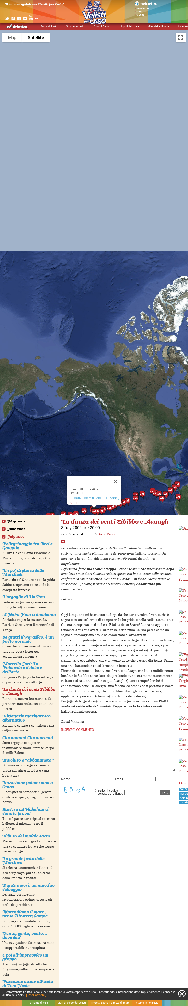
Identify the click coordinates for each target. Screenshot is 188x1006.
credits (140, 14)
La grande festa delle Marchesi (23, 860)
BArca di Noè (48, 26)
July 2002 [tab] (15, 536)
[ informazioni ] (36, 995)
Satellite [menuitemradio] (36, 37)
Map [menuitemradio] (12, 37)
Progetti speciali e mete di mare (110, 1002)
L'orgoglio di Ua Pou (23, 597)
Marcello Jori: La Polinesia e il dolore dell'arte (22, 667)
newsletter (142, 8)
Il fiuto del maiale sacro (26, 836)
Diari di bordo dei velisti (71, 1002)
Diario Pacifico (108, 534)
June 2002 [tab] (16, 529)
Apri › (73, 503)
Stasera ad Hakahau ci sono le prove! (25, 811)
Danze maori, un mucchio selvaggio (28, 887)
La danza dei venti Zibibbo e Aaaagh (28, 691)
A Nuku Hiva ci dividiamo (29, 614)
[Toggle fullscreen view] (181, 37)
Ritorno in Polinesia (146, 1002)
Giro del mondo (75, 26)
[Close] (115, 481)
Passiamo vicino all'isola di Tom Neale (27, 983)
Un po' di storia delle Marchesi (23, 572)
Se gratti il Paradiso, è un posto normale (28, 639)
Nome (65, 779)
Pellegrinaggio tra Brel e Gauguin (27, 545)
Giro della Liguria (158, 26)
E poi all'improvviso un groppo (25, 957)
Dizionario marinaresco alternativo (26, 718)
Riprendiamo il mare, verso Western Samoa (25, 914)
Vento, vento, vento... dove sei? (24, 935)
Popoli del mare (129, 26)
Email (119, 779)
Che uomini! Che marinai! (27, 737)
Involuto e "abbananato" (28, 760)
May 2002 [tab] (16, 521)
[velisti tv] (146, 5)
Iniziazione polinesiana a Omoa (27, 784)
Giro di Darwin (102, 26)
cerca (139, 11)
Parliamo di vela (38, 1002)
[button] (142, 495)
